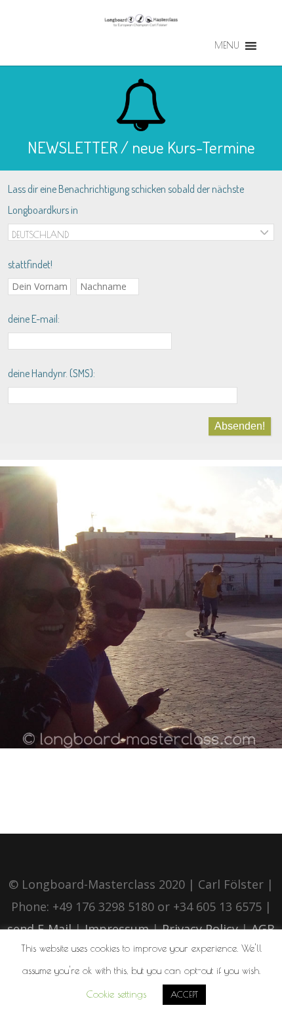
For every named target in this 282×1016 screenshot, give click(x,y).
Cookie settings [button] (116, 994)
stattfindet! (30, 264)
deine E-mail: (34, 318)
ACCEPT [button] (184, 994)
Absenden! (239, 426)
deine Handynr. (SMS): (51, 373)
